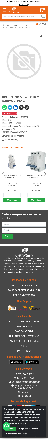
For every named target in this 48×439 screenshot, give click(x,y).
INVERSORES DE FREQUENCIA (24, 341)
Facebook (25, 396)
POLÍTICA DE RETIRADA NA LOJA (24, 290)
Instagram (25, 392)
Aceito (10, 429)
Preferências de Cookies (16, 434)
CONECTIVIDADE (24, 326)
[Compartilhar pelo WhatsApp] (4, 107)
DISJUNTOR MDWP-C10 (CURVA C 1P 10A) (12, 176)
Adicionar (13, 200)
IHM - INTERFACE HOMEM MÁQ (24, 336)
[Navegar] (3, 174)
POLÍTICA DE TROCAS (24, 295)
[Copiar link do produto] (26, 107)
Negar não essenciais (28, 429)
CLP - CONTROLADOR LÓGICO (24, 321)
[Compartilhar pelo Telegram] (10, 107)
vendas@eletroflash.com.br (26, 382)
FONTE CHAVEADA (24, 331)
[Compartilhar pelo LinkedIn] (15, 107)
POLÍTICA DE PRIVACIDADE (24, 285)
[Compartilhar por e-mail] (21, 107)
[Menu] (4, 10)
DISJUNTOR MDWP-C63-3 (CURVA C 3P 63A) (36, 176)
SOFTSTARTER (24, 350)
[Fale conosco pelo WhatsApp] (6, 426)
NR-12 (24, 346)
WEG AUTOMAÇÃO (19, 132)
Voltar (42, 24)
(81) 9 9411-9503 (26, 378)
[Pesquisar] (43, 16)
